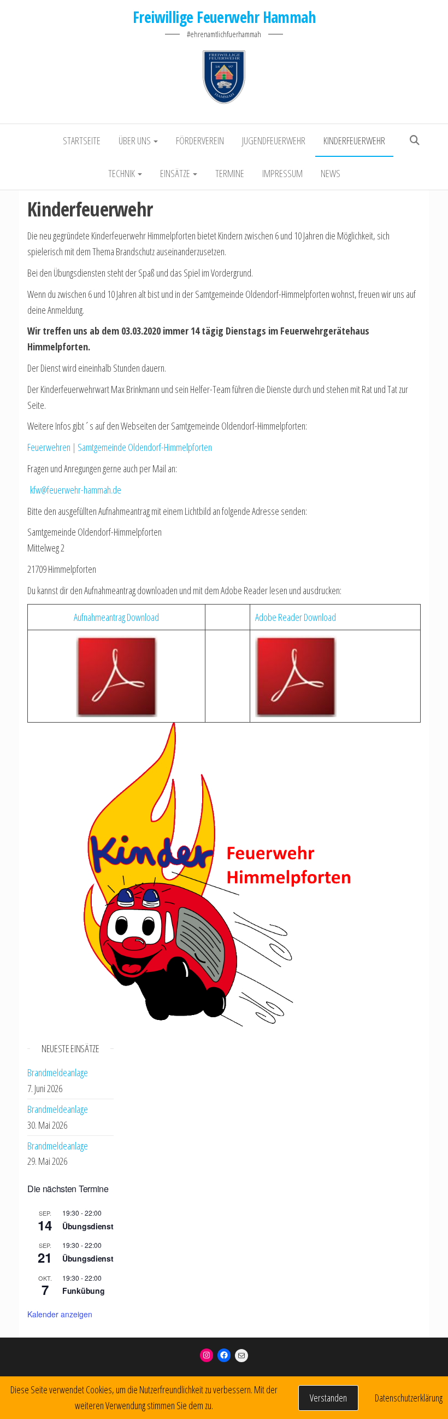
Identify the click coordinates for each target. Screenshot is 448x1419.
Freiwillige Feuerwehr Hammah (224, 17)
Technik (122, 173)
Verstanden (328, 1397)
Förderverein (200, 140)
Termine (229, 173)
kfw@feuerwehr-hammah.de (75, 489)
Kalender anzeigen (59, 1314)
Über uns (135, 140)
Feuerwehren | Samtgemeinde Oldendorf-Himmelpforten (119, 447)
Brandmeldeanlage (57, 1072)
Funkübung (83, 1290)
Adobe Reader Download (295, 617)
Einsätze (176, 173)
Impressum (282, 173)
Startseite (82, 140)
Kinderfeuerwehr (354, 140)
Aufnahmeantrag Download (116, 617)
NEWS (330, 173)
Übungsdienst (88, 1226)
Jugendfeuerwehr (273, 140)
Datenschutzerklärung (409, 1397)
